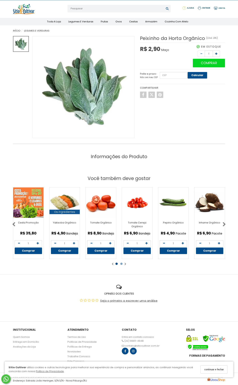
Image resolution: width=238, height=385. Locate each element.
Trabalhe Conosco (78, 356)
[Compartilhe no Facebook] (143, 95)
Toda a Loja (54, 21)
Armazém (151, 21)
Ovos (118, 21)
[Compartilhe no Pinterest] (160, 95)
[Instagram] (133, 352)
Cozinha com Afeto (176, 21)
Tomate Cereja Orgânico (137, 224)
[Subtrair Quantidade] (201, 54)
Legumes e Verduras (80, 21)
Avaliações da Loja (24, 346)
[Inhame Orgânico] (209, 202)
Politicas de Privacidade (82, 342)
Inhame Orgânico (209, 222)
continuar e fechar (214, 369)
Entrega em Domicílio (26, 342)
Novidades (74, 351)
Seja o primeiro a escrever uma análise (128, 301)
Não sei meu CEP (149, 77)
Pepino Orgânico (173, 222)
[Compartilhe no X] (151, 95)
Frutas (104, 21)
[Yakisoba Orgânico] (64, 202)
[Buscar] (167, 8)
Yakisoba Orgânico (64, 222)
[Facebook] (125, 352)
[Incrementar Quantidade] (216, 54)
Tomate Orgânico (101, 222)
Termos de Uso (76, 337)
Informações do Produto (119, 156)
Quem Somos (21, 337)
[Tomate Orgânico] (101, 202)
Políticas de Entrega (79, 346)
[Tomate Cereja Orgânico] (137, 202)
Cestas (133, 21)
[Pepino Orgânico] (173, 202)
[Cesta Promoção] (28, 202)
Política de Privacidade (50, 371)
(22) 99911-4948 (134, 341)
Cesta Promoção (28, 222)
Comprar (209, 63)
